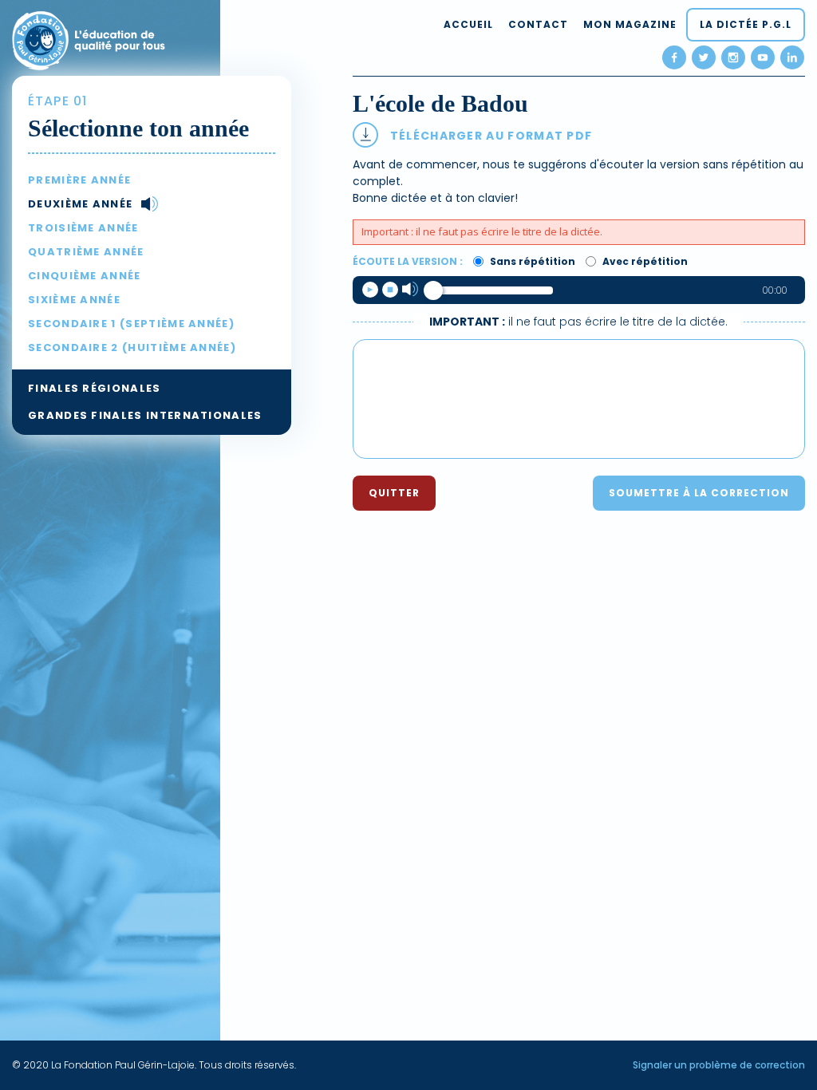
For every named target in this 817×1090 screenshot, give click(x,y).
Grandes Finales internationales (145, 415)
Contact (538, 24)
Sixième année (74, 299)
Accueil (468, 24)
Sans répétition (531, 261)
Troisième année (83, 227)
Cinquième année (84, 275)
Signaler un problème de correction (719, 1065)
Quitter (394, 493)
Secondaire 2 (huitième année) (132, 347)
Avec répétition (644, 261)
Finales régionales (94, 388)
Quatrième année (86, 251)
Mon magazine (630, 24)
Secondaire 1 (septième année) (131, 323)
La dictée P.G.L (745, 24)
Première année (79, 180)
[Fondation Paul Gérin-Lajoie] (88, 39)
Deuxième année (80, 203)
